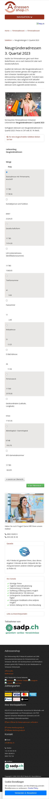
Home (7, 31)
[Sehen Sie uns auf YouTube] (17, 683)
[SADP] (22, 629)
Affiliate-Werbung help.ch (15, 730)
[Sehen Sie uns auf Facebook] (9, 680)
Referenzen (9, 674)
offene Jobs (9, 671)
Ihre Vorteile (11, 579)
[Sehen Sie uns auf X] (21, 680)
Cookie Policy (33, 788)
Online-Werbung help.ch (15, 727)
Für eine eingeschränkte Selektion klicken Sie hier (23, 138)
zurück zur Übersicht (15, 479)
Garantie (10, 543)
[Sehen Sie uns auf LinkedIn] (9, 683)
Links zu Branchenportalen (17, 614)
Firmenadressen (18, 31)
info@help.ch (9, 743)
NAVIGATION (23, 16)
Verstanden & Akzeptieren (26, 792)
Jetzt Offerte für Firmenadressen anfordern (22, 722)
